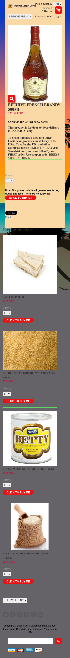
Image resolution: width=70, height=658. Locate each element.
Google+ (20, 615)
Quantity (9, 175)
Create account (43, 16)
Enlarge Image (11, 99)
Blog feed (40, 615)
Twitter (6, 615)
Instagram (33, 615)
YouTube (26, 615)
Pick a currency (44, 3)
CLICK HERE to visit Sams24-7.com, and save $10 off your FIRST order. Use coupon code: (33, 150)
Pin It (8, 217)
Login (58, 16)
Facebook (13, 615)
